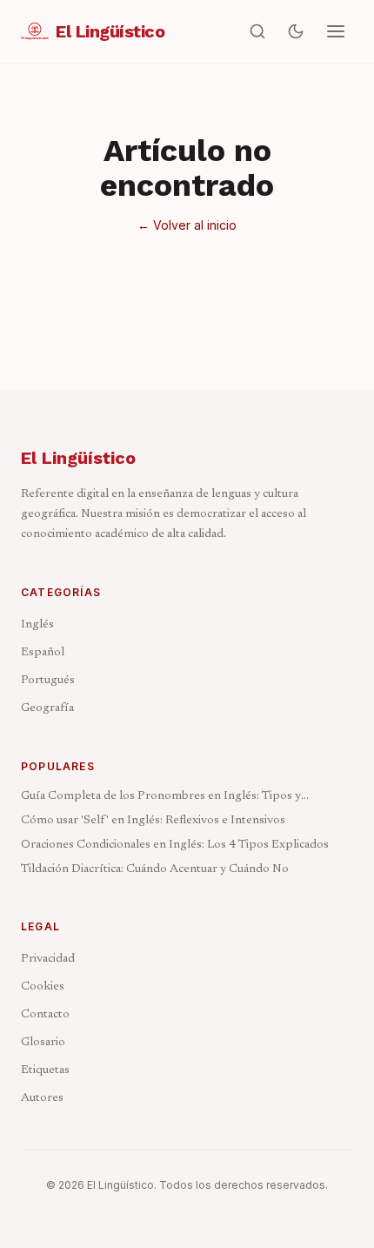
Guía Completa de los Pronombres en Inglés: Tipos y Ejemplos (161, 797)
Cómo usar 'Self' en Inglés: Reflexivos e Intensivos (153, 821)
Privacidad (48, 959)
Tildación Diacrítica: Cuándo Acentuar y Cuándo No (155, 869)
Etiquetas (45, 1070)
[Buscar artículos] (257, 31)
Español (42, 653)
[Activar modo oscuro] (295, 31)
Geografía (47, 708)
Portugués (48, 680)
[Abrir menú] (335, 31)
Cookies (42, 987)
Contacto (45, 1015)
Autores (42, 1098)
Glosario (43, 1043)
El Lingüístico (78, 457)
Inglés (37, 625)
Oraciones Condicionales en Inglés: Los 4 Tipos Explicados (175, 845)
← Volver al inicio (187, 225)
